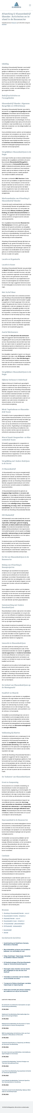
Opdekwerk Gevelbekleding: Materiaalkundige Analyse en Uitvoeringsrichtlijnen (16, 1015)
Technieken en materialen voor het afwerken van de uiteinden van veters (16, 977)
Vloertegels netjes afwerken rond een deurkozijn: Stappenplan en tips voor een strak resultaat (17, 970)
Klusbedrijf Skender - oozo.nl (12, 918)
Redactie (14, 22)
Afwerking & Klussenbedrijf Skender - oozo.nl (16, 913)
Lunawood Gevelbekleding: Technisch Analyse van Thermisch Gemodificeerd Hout (15, 1062)
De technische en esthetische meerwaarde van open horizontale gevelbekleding (16, 1005)
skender (6, 932)
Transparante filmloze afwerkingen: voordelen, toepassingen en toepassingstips (17, 984)
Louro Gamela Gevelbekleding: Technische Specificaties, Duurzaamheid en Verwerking (16, 1081)
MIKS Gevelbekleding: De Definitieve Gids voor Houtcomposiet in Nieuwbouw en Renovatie (16, 1034)
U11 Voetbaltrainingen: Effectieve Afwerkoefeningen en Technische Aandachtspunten (17, 963)
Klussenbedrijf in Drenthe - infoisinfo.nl (14, 916)
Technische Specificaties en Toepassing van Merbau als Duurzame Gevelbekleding (16, 1043)
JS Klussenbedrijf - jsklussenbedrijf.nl (14, 923)
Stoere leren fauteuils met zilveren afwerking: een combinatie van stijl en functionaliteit (17, 990)
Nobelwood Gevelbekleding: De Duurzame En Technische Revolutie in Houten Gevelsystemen (16, 1024)
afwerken (4, 24)
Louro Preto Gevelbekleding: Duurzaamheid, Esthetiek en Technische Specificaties (16, 1072)
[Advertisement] (16, 43)
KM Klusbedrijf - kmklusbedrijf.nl (13, 926)
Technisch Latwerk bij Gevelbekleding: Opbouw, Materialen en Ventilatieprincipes (16, 1090)
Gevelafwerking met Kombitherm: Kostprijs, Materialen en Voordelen (16, 944)
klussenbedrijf (8, 930)
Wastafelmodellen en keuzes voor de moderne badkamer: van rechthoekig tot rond (17, 950)
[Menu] (30, 5)
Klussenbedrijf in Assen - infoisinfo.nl (14, 921)
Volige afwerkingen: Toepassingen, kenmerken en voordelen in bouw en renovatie (17, 957)
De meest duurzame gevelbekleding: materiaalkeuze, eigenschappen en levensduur (16, 1053)
